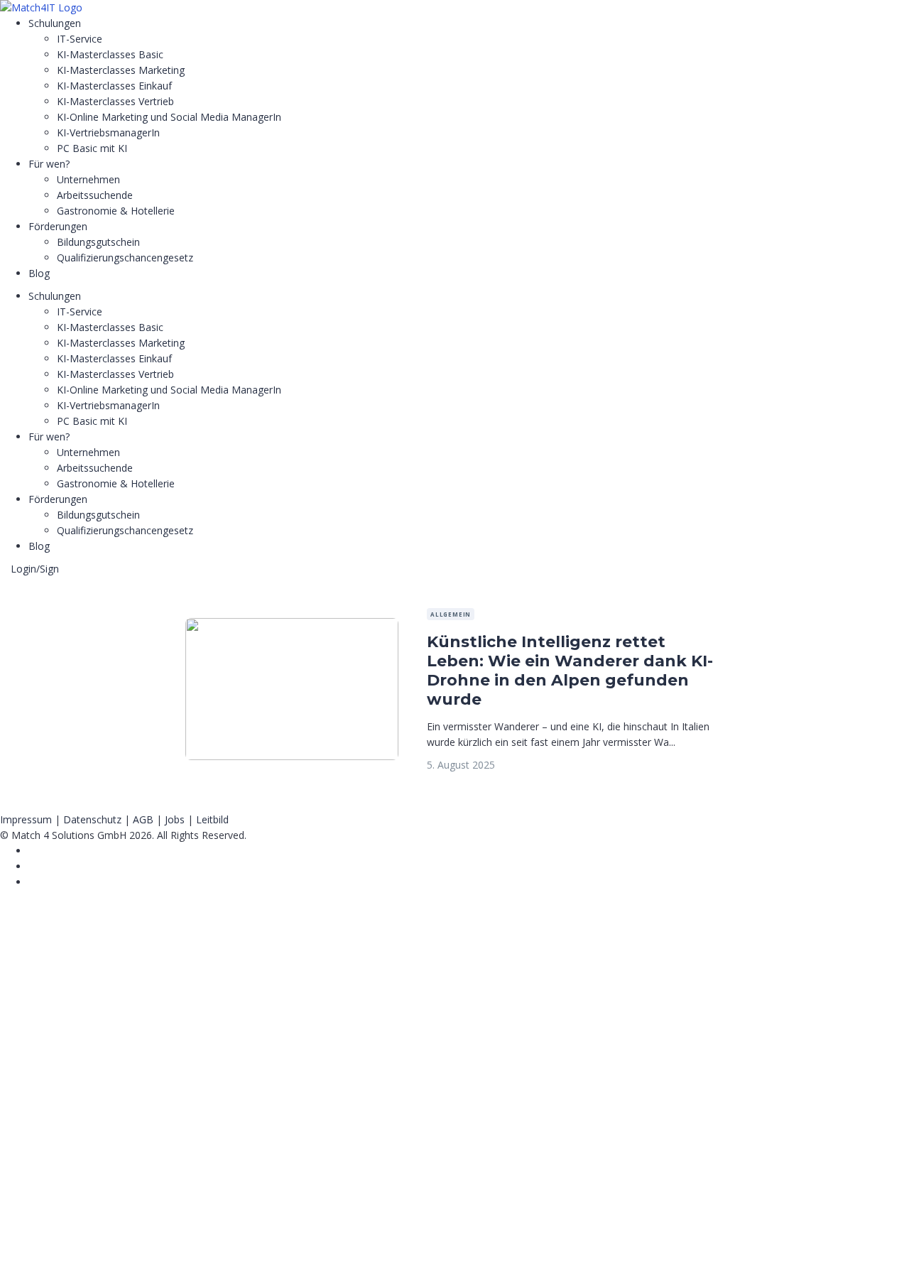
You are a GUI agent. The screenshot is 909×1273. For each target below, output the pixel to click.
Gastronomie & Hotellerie (116, 210)
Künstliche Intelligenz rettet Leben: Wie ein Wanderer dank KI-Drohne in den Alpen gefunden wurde (570, 670)
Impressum (26, 819)
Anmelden (139, 1249)
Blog (39, 273)
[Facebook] (32, 850)
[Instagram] (32, 882)
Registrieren (87, 1249)
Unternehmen (88, 179)
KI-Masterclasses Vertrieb (115, 101)
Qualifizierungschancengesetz (125, 257)
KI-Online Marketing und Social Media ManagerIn (169, 117)
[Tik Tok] (32, 866)
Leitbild (212, 819)
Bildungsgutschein (98, 242)
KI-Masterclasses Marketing (121, 70)
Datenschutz (92, 819)
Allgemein (450, 614)
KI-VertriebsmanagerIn (108, 132)
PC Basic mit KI (92, 148)
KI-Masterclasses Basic (110, 54)
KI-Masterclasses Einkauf (114, 85)
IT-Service (79, 38)
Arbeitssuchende (95, 195)
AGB (143, 819)
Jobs (175, 819)
